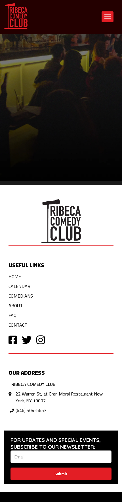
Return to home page (20, 41)
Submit (61, 474)
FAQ (12, 315)
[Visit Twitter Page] (27, 339)
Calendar (54, 41)
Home (15, 276)
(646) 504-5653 (31, 410)
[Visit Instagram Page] (40, 339)
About (16, 305)
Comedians (21, 296)
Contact (75, 41)
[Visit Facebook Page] (13, 339)
